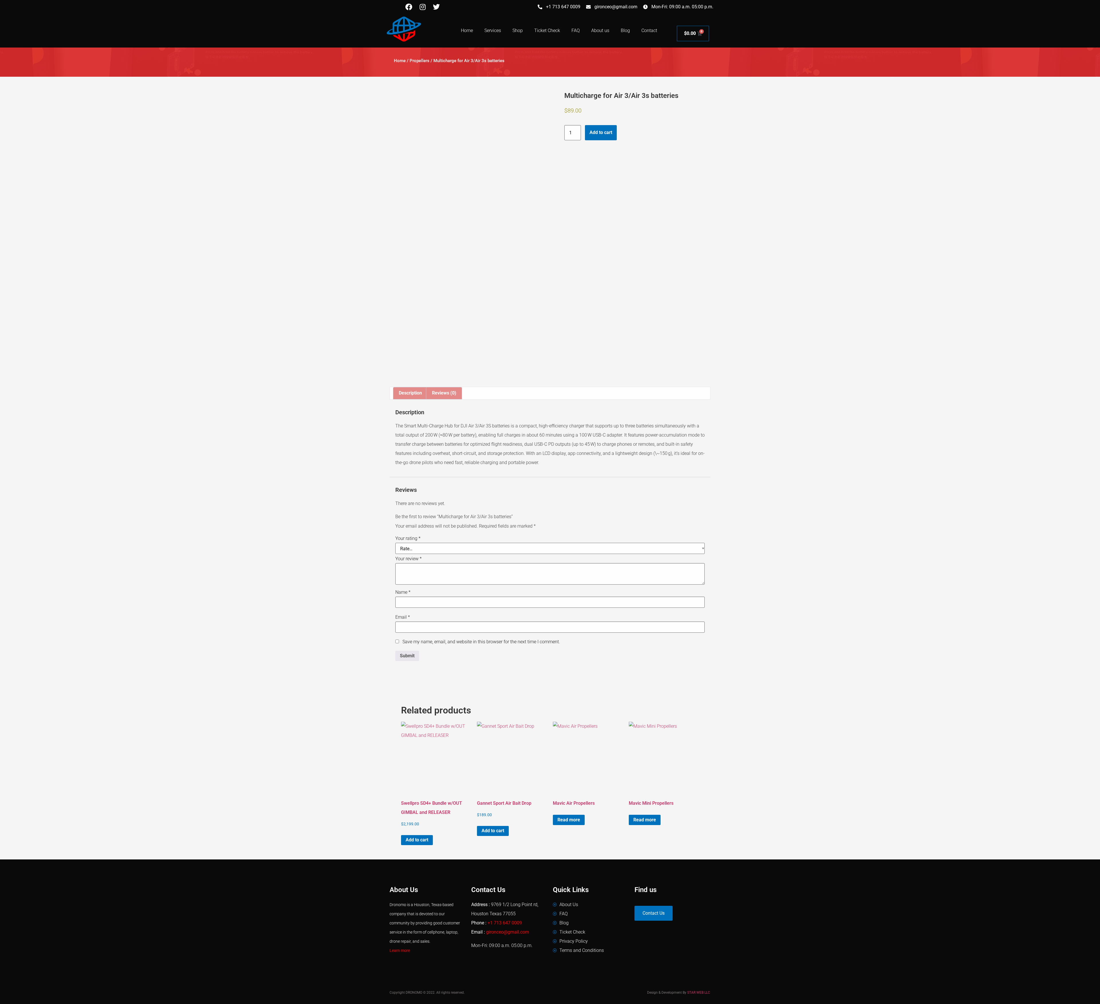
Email (402, 617)
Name (402, 592)
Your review (408, 559)
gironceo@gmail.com (507, 932)
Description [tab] (410, 393)
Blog (625, 30)
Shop (517, 30)
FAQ (575, 30)
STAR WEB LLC (698, 993)
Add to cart (601, 132)
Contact (649, 30)
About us (600, 30)
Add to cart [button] (417, 840)
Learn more (400, 950)
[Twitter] (436, 7)
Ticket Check (547, 30)
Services (492, 30)
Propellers (419, 60)
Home (467, 30)
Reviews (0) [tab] (444, 393)
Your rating (408, 538)
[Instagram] (422, 7)
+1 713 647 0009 (505, 923)
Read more (568, 819)
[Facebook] (409, 7)
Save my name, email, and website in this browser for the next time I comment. (481, 642)
